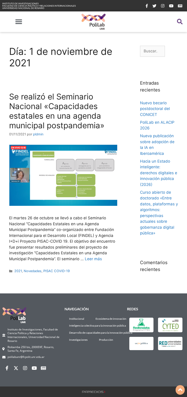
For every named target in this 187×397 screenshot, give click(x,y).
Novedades (33, 271)
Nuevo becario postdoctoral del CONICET (155, 109)
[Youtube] (34, 368)
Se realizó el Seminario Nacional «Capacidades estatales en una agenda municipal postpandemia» (56, 111)
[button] (18, 21)
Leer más (93, 259)
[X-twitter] (16, 368)
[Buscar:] (152, 51)
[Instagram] (25, 368)
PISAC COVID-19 (56, 271)
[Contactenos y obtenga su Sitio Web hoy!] (93, 391)
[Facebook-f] (6, 368)
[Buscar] (171, 51)
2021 (18, 271)
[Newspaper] (43, 368)
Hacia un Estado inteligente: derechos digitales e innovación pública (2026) (158, 173)
